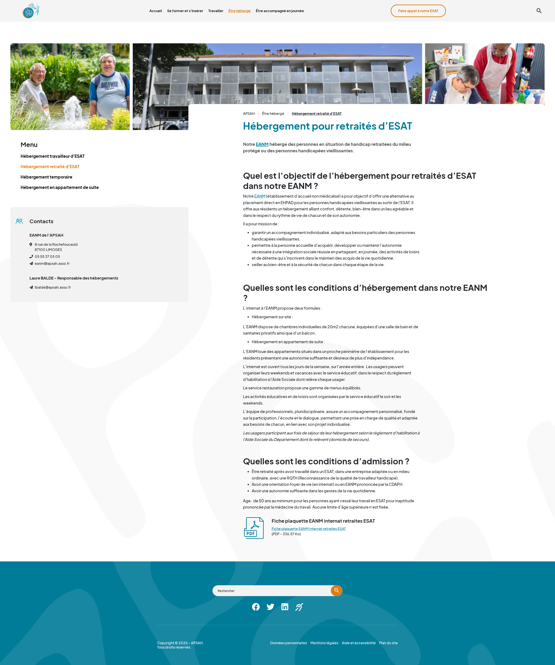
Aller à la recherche (472, 2)
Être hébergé (240, 10)
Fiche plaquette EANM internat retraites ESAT (309, 528)
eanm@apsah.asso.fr (52, 263)
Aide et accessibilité (525, 2)
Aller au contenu (442, 2)
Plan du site (498, 2)
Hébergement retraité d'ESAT (50, 166)
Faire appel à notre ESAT (418, 10)
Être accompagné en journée (280, 10)
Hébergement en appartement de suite (60, 187)
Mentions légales (324, 643)
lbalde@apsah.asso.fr (53, 287)
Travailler (215, 10)
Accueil (155, 10)
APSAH (249, 113)
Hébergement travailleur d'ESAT (53, 156)
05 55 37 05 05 (47, 256)
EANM (262, 144)
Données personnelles (288, 643)
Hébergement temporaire (46, 176)
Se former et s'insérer (185, 10)
